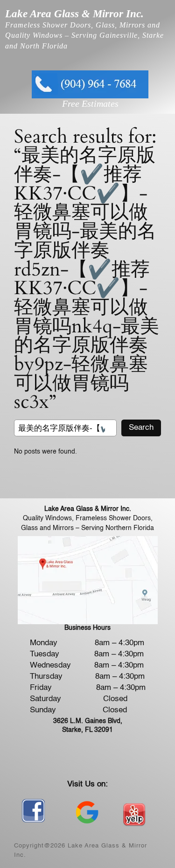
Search (141, 428)
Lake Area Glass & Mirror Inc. (74, 13)
